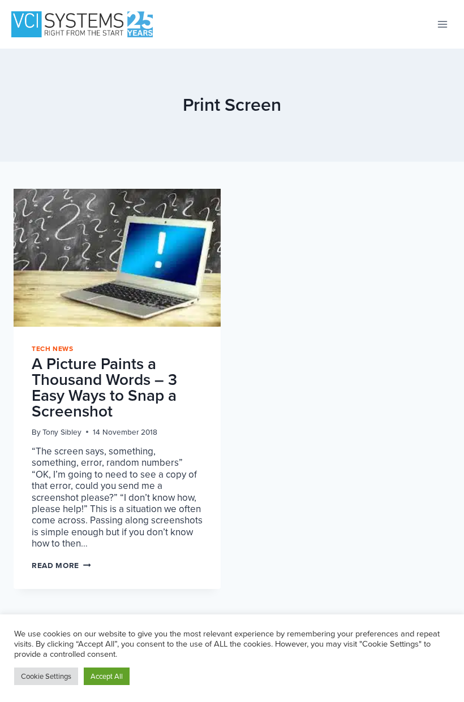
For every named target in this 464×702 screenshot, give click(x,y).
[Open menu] (442, 24)
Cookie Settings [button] (46, 676)
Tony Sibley (61, 431)
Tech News (52, 349)
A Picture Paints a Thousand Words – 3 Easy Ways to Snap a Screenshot (104, 387)
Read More (61, 565)
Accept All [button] (107, 676)
